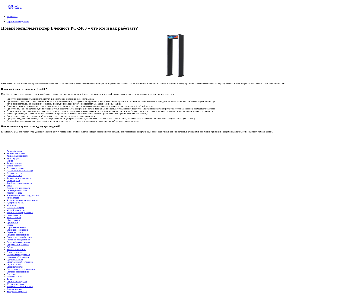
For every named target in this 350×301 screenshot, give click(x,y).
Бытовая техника (14, 163)
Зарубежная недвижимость (19, 183)
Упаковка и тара (14, 277)
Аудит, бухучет (13, 158)
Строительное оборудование (20, 262)
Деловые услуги (14, 173)
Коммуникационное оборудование (23, 195)
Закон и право (13, 180)
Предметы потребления (18, 244)
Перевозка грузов (15, 232)
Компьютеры (13, 198)
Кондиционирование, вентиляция (22, 200)
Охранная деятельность (17, 227)
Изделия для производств (18, 188)
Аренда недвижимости (17, 156)
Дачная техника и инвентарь (20, 170)
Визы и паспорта (14, 166)
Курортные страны (15, 203)
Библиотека (12, 16)
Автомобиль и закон (16, 153)
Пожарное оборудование (18, 240)
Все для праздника (15, 168)
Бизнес (10, 161)
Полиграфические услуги (18, 242)
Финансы (11, 279)
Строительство (14, 264)
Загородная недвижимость (19, 178)
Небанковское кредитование (20, 212)
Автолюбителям (14, 151)
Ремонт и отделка (15, 252)
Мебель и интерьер (15, 207)
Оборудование (13, 220)
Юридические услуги (17, 291)
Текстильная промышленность (21, 269)
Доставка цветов (14, 175)
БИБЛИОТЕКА (15, 8)
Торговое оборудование (18, 272)
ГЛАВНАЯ (13, 6)
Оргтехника (12, 222)
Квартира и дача (14, 193)
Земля (9, 185)
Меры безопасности (16, 210)
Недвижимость (14, 215)
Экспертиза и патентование (20, 286)
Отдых (10, 225)
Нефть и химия (14, 217)
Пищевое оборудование (18, 235)
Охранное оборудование (18, 21)
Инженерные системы (17, 190)
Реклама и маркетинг (16, 249)
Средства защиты (15, 259)
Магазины (11, 205)
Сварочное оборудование (18, 254)
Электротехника (14, 289)
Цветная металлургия (17, 281)
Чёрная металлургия (16, 284)
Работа (10, 247)
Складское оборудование (18, 257)
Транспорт (11, 274)
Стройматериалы (15, 267)
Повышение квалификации (19, 237)
